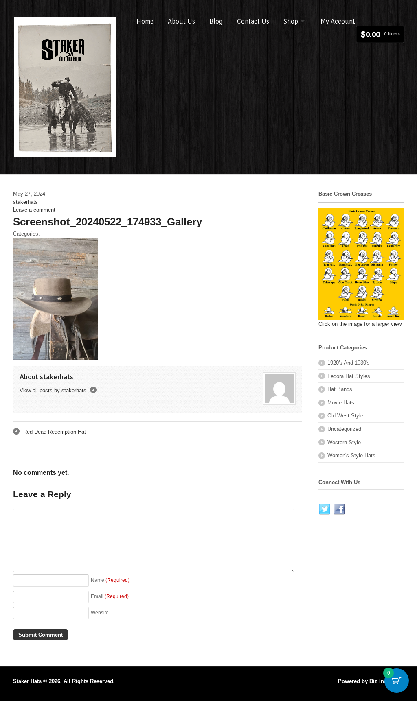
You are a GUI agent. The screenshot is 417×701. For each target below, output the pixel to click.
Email (110, 596)
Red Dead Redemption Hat (49, 432)
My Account (337, 21)
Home (145, 21)
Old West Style (345, 416)
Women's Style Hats (351, 455)
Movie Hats (340, 403)
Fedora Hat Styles (348, 376)
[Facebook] (339, 509)
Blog (216, 21)
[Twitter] (324, 509)
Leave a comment (34, 210)
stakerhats (25, 202)
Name (110, 580)
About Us (181, 21)
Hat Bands (339, 389)
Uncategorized (344, 429)
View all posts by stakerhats (57, 390)
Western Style (344, 442)
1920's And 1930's (348, 363)
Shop (290, 21)
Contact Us (253, 21)
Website (100, 612)
